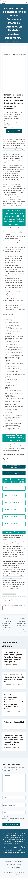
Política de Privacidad (14, 864)
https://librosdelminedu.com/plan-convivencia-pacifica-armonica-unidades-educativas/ (13, 578)
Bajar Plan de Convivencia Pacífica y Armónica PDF (14, 466)
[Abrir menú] (26, 2)
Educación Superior (11, 509)
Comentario (7, 775)
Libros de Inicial (10, 488)
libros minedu (14, 5)
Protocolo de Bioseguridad (14, 722)
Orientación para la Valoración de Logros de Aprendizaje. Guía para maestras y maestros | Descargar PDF (13, 657)
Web (4, 812)
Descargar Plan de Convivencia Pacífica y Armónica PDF (14, 473)
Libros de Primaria (11, 495)
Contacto (8, 861)
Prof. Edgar (6, 41)
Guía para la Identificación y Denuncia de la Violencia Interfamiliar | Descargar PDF (21, 625)
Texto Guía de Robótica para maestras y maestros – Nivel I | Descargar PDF (7, 625)
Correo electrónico (9, 805)
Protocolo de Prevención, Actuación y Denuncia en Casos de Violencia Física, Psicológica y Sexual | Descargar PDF (13, 739)
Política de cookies (14, 867)
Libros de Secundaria (12, 502)
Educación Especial (11, 516)
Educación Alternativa (12, 523)
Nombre (6, 797)
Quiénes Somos (18, 861)
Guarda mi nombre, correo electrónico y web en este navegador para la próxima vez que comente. (14, 818)
